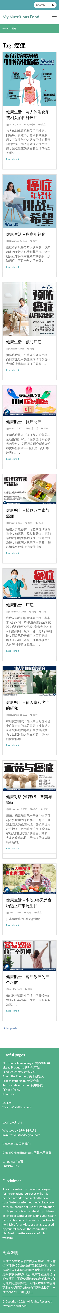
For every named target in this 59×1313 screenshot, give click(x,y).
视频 (41, 523)
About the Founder (14, 1076)
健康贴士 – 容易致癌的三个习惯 (27, 979)
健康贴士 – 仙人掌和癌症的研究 (27, 705)
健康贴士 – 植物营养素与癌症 (27, 513)
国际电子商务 (42, 1152)
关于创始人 (36, 1076)
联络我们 (25, 1143)
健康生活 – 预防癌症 (23, 341)
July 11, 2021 (15, 912)
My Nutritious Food (20, 16)
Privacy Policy (11, 1089)
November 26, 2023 (18, 241)
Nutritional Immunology (17, 1063)
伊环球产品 (32, 1067)
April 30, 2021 (15, 989)
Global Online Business (17, 1152)
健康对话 (31, 124)
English (7, 1166)
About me (8, 1094)
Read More (11, 159)
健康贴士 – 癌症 (20, 604)
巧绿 (29, 912)
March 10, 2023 (16, 428)
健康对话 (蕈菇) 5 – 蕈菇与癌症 (29, 799)
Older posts (9, 1028)
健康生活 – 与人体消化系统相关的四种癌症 (27, 114)
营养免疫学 (42, 1063)
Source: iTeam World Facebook (17, 1105)
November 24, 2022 (18, 714)
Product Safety (12, 1072)
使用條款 (37, 1085)
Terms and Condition (15, 1085)
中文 (17, 1166)
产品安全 (30, 1072)
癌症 (43, 124)
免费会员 (33, 1080)
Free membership (13, 1080)
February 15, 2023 (17, 611)
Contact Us (9, 1143)
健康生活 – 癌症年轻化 (25, 234)
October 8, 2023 (16, 348)
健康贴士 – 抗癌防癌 (23, 421)
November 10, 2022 (18, 809)
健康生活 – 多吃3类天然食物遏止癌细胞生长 (29, 903)
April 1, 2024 (15, 124)
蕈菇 (46, 809)
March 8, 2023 (15, 523)
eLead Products (12, 1067)
